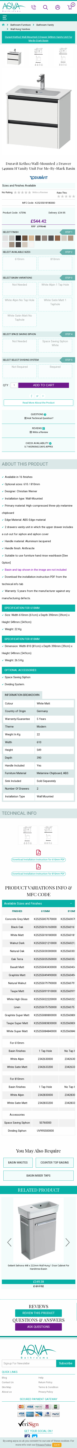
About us (7, 1391)
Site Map (6, 1387)
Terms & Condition (48, 1387)
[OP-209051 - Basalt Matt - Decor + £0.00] (44, 238)
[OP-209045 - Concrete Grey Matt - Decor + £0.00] (12, 238)
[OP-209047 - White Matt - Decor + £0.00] (5, 238)
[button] (9, 1243)
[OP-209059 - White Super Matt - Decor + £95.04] (31, 244)
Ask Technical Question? (40, 418)
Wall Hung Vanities (20, 29)
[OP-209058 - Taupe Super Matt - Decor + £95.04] (25, 244)
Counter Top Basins (55, 1162)
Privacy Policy (45, 1391)
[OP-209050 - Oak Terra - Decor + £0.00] (38, 238)
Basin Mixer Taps (38, 1175)
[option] (14, 57)
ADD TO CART (43, 385)
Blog (4, 1377)
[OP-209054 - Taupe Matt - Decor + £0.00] (64, 238)
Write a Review (40, 192)
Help (41, 1377)
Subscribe (65, 1363)
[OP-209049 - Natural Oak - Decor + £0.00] (31, 238)
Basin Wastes (18, 1162)
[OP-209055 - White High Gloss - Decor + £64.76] (5, 244)
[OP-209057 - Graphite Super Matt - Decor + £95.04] (18, 244)
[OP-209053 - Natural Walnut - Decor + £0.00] (57, 238)
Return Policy (45, 1382)
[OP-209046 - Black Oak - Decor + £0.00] (18, 238)
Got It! (57, 1445)
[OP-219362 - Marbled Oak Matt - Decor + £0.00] (70, 238)
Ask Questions (38, 1327)
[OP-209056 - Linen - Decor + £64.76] (12, 244)
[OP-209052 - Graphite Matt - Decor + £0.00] (51, 238)
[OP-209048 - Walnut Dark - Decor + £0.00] (25, 238)
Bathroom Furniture (20, 25)
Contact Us (8, 1382)
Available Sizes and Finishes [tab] (23, 903)
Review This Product (38, 1313)
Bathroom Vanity (45, 25)
